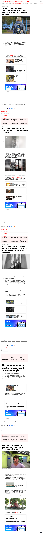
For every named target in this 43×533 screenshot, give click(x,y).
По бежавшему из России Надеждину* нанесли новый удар (23, 123)
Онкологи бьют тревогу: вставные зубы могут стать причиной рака (14, 123)
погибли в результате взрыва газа (17, 177)
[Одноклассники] (14, 108)
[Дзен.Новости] (8, 108)
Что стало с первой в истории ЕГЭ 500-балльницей (23, 238)
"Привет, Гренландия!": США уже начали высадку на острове (23, 360)
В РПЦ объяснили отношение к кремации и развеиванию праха (6, 120)
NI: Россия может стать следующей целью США (23, 241)
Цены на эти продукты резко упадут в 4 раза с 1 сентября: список (14, 238)
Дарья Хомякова (7, 418)
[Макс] (9, 108)
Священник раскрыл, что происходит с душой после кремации (14, 120)
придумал (16, 522)
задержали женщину (12, 55)
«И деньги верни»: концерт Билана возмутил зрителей (5, 359)
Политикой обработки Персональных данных (17, 3)
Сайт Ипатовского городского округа (10, 269)
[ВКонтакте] (12, 108)
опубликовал (20, 276)
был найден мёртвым (13, 297)
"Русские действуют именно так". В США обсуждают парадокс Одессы (5, 123)
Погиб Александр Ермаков (23, 119)
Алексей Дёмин (7, 91)
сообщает (16, 377)
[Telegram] (11, 108)
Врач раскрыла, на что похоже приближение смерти (6, 356)
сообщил (15, 274)
